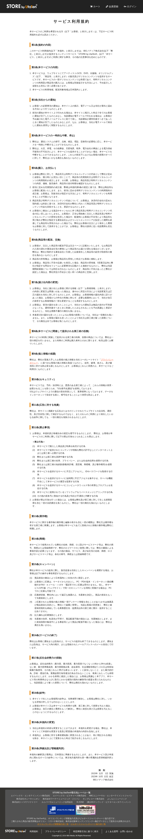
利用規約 (34, 831)
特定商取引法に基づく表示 (85, 831)
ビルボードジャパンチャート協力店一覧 (88, 824)
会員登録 (113, 6)
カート (96, 6)
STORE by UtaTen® (22, 6)
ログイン (131, 6)
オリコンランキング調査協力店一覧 (53, 824)
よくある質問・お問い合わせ (119, 831)
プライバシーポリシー (55, 831)
